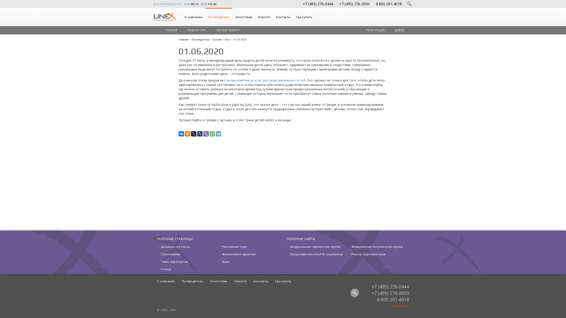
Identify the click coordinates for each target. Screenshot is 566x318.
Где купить (304, 17)
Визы (226, 262)
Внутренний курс (167, 4)
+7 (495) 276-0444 (318, 4)
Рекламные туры (234, 247)
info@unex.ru (399, 306)
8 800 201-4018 (389, 4)
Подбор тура (196, 30)
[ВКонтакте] (181, 133)
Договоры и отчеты (175, 247)
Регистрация (375, 30)
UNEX (165, 17)
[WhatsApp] (212, 133)
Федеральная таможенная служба (315, 247)
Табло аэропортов (174, 262)
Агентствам (243, 17)
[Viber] (206, 133)
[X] (193, 133)
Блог (228, 39)
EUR (204, 4)
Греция (217, 39)
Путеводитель (218, 17)
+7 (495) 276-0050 (354, 4)
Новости (264, 17)
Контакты (283, 17)
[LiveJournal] (200, 133)
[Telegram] (218, 133)
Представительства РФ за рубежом (316, 254)
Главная (171, 30)
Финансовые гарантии (239, 254)
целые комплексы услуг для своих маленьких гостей (266, 80)
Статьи (166, 269)
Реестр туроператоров (369, 254)
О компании (193, 17)
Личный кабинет (228, 30)
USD (187, 4)
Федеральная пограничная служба (377, 247)
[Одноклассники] (187, 133)
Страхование (170, 254)
